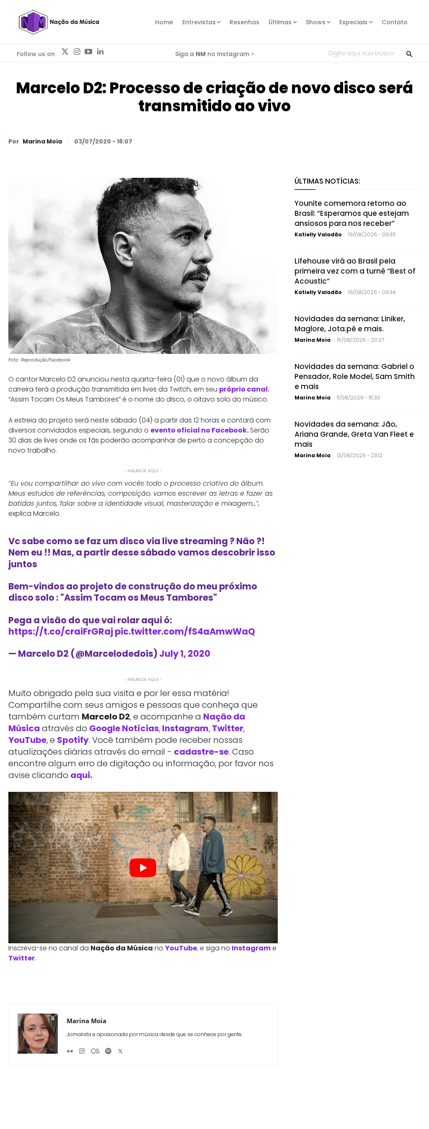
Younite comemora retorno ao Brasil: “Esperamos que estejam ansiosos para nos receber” (352, 213)
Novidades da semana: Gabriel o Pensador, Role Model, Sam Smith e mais (355, 376)
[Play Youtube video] (143, 867)
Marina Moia (42, 141)
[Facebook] (334, 141)
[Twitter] (65, 52)
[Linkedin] (100, 52)
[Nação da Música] (59, 22)
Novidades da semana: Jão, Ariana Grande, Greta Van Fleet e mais (354, 434)
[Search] (409, 53)
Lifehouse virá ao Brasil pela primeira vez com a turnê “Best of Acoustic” (355, 271)
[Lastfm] (95, 1048)
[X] (315, 141)
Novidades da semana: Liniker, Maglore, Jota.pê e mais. (350, 324)
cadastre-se (201, 752)
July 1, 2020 (184, 654)
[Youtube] (88, 52)
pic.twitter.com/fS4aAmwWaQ (185, 631)
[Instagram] (76, 52)
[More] (412, 141)
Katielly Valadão (318, 234)
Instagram (185, 728)
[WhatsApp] (295, 141)
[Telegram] (353, 141)
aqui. (81, 775)
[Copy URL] (392, 141)
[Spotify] (108, 1048)
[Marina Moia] (38, 1035)
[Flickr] (70, 1048)
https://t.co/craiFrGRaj (60, 631)
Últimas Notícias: (327, 181)
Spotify (73, 740)
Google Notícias (124, 728)
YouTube (27, 740)
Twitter (227, 728)
